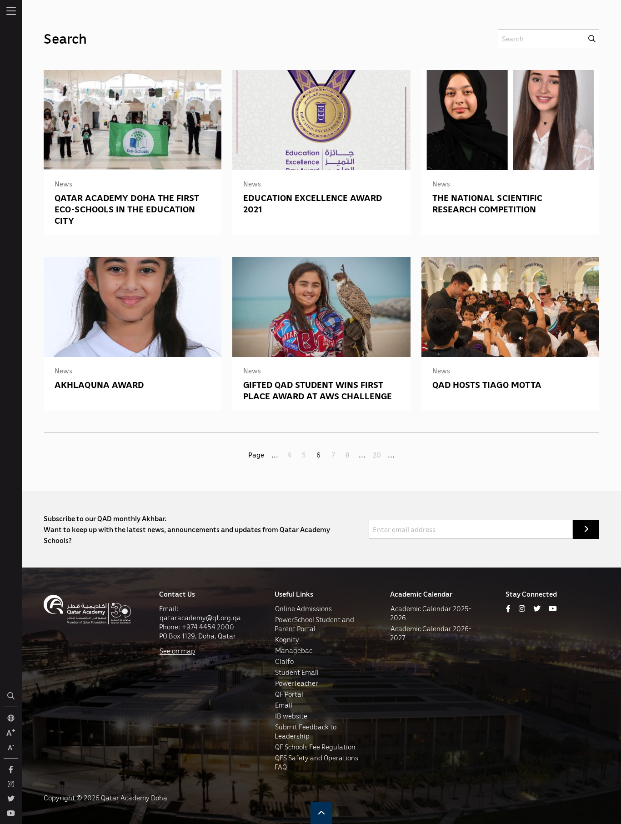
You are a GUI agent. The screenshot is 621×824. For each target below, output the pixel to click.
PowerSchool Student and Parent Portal (314, 624)
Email (283, 704)
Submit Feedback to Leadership (305, 731)
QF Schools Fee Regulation (315, 746)
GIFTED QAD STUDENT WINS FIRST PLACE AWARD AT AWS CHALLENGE (317, 390)
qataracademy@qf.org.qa (200, 617)
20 (377, 454)
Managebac (293, 650)
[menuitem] (11, 11)
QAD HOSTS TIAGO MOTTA (486, 384)
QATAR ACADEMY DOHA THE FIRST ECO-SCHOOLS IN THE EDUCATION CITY (127, 209)
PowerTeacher (296, 683)
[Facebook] (508, 608)
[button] (321, 813)
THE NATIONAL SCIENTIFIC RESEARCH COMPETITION (487, 203)
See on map (177, 650)
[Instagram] (522, 608)
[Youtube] (552, 608)
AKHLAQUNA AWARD (99, 384)
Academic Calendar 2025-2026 (430, 613)
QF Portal (289, 693)
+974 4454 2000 (208, 626)
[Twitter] (537, 608)
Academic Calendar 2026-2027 (430, 633)
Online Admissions (303, 608)
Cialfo (284, 661)
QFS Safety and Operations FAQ (316, 762)
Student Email (297, 672)
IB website (291, 715)
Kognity (287, 639)
